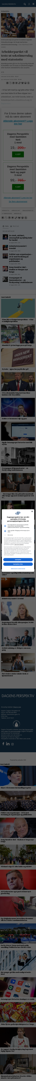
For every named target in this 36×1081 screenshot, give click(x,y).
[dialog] (18, 540)
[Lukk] (32, 511)
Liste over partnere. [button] (19, 544)
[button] (18, 535)
